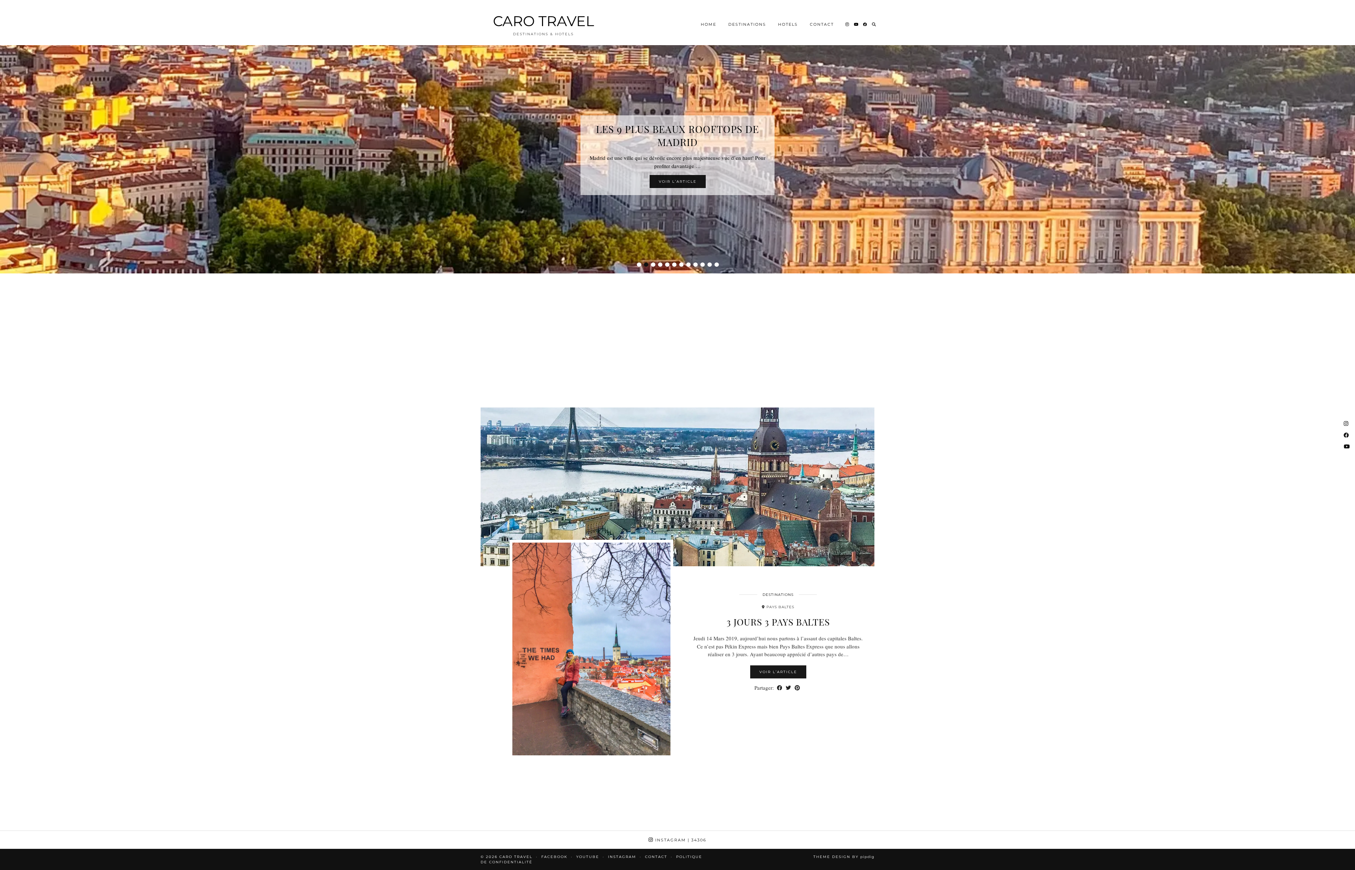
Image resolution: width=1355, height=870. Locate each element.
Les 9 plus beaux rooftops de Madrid (677, 135)
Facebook (554, 856)
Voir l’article (678, 181)
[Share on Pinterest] (797, 688)
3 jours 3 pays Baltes (778, 622)
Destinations (747, 24)
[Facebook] (865, 24)
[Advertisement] (677, 331)
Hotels (788, 24)
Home (708, 24)
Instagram (680, 840)
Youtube (587, 856)
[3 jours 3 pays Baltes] (677, 486)
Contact (822, 24)
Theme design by (843, 856)
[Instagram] (847, 24)
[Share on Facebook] (779, 688)
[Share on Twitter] (788, 688)
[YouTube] (856, 24)
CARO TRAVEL (543, 21)
